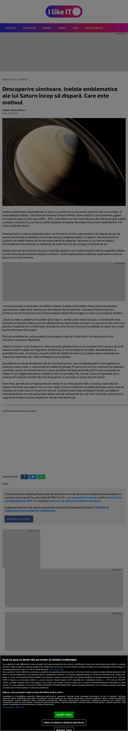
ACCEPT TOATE (64, 715)
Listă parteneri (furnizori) (13, 707)
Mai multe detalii (57, 670)
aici (104, 680)
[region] (64, 693)
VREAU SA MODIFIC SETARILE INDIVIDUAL (64, 722)
